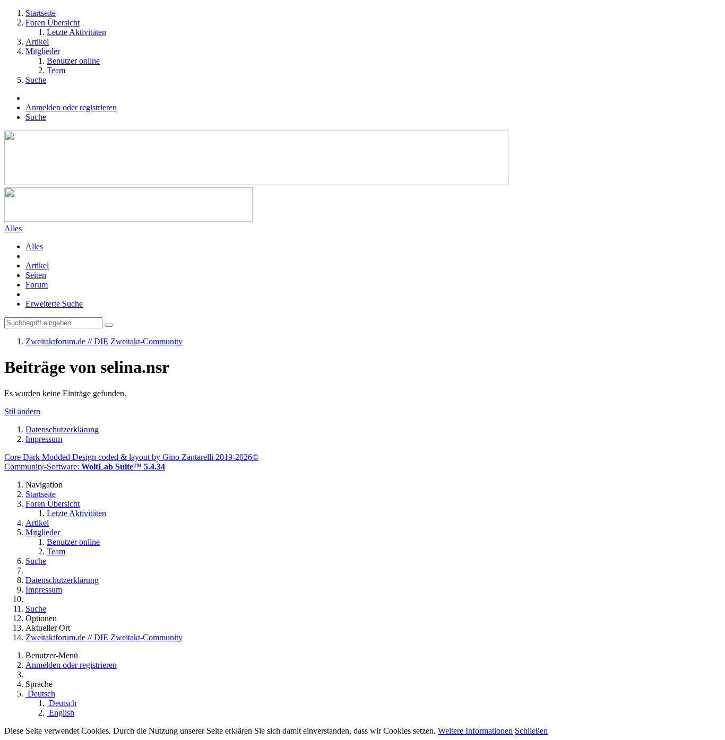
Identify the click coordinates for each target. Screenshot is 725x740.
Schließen (531, 730)
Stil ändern (22, 411)
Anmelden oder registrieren (71, 107)
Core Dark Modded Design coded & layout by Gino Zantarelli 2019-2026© (131, 457)
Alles (34, 246)
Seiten (35, 275)
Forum (36, 284)
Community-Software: (84, 466)
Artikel (37, 265)
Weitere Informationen (475, 730)
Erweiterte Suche (54, 303)
